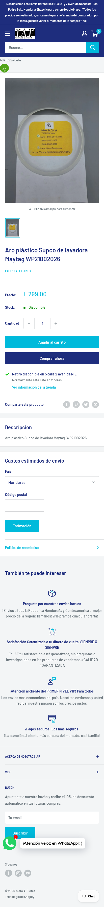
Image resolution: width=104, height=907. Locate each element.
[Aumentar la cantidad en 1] (55, 323)
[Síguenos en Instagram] (18, 873)
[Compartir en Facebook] (66, 404)
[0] (95, 34)
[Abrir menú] (7, 34)
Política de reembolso (22, 547)
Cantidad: (12, 323)
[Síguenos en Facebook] (8, 873)
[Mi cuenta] (84, 33)
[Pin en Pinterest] (76, 404)
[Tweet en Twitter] (85, 404)
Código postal (16, 494)
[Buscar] (92, 47)
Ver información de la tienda (34, 387)
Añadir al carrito (52, 342)
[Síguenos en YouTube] (27, 873)
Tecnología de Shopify (19, 896)
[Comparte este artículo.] (4, 68)
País (8, 471)
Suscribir (20, 833)
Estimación (22, 525)
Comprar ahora (52, 358)
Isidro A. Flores (18, 271)
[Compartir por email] (95, 404)
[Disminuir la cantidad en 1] (29, 323)
